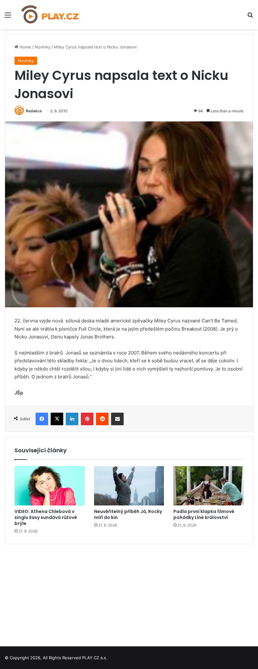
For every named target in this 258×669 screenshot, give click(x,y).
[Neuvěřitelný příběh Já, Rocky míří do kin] (129, 486)
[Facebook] (42, 419)
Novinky (42, 46)
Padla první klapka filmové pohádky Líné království (203, 514)
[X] (57, 419)
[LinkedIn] (72, 419)
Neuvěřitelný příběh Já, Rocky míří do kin (128, 514)
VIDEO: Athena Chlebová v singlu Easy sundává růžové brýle (45, 517)
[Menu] (8, 17)
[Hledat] (250, 17)
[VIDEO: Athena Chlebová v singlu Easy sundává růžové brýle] (49, 486)
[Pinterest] (87, 419)
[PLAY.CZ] (50, 14)
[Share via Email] (117, 419)
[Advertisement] (129, 593)
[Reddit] (102, 419)
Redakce (34, 111)
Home (24, 46)
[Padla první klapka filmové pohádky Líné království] (208, 486)
